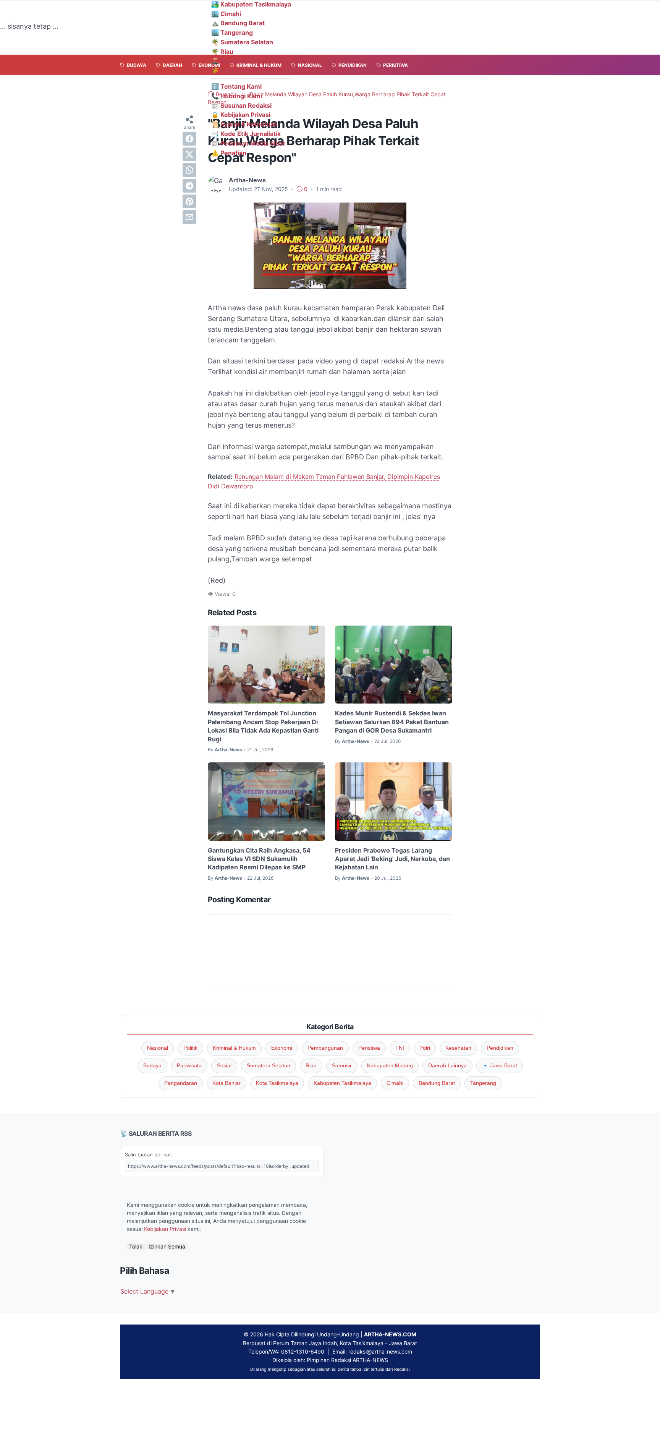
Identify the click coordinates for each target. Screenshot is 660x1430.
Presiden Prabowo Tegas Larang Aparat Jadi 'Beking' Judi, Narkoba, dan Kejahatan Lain (392, 858)
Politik (190, 1048)
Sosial (224, 1065)
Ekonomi (281, 1048)
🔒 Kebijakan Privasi (240, 114)
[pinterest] (189, 201)
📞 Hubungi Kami (236, 96)
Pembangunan (325, 1048)
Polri (424, 1048)
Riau (311, 1065)
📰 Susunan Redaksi (241, 105)
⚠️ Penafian (228, 153)
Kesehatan (458, 1048)
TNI (399, 1048)
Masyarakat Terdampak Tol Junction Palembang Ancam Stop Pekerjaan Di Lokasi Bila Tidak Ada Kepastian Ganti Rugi (263, 726)
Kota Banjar (226, 1083)
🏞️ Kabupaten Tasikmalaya (251, 4)
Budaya (152, 1065)
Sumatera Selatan (268, 1065)
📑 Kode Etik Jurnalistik (246, 134)
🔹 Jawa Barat (499, 1065)
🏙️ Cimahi (226, 14)
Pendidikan (500, 1048)
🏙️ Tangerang (232, 32)
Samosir (342, 1065)
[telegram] (189, 186)
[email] (189, 217)
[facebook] (189, 139)
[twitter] (189, 154)
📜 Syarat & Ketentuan (244, 124)
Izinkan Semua (167, 1247)
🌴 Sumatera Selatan (242, 42)
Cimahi (395, 1083)
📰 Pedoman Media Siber (248, 143)
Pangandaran (180, 1083)
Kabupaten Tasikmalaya (342, 1083)
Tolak (135, 1247)
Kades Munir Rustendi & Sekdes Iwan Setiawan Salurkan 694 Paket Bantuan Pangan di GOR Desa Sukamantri (392, 721)
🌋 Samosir (228, 61)
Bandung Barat (437, 1083)
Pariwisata (189, 1065)
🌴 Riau (222, 51)
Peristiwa (369, 1048)
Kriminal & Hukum (234, 1048)
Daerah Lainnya (447, 1065)
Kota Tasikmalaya (277, 1083)
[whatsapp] (189, 170)
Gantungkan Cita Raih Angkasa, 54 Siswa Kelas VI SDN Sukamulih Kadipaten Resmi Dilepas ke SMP (259, 858)
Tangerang (483, 1083)
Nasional (157, 1048)
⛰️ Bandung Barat (238, 23)
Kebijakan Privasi (165, 1229)
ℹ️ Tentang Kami (236, 86)
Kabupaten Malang (390, 1065)
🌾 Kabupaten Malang (243, 70)
